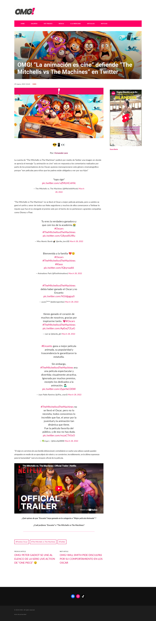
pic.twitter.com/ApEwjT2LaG (59, 328)
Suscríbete (114, 149)
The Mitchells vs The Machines (43, 542)
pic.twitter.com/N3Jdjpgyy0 (58, 296)
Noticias (104, 23)
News (20, 58)
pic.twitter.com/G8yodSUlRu (59, 236)
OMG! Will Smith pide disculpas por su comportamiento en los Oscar (81, 559)
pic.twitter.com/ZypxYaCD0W (59, 389)
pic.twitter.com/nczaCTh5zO (59, 435)
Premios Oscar (22, 542)
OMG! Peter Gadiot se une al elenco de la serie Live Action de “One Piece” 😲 (34, 559)
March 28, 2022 (76, 241)
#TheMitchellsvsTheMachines (59, 232)
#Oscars (58, 228)
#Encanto (47, 346)
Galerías (34, 23)
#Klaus (59, 264)
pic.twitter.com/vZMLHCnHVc (59, 183)
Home (23, 23)
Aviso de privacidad (20, 614)
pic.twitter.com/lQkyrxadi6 (59, 268)
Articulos (91, 23)
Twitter (62, 542)
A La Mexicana (75, 23)
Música (61, 23)
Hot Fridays (48, 23)
